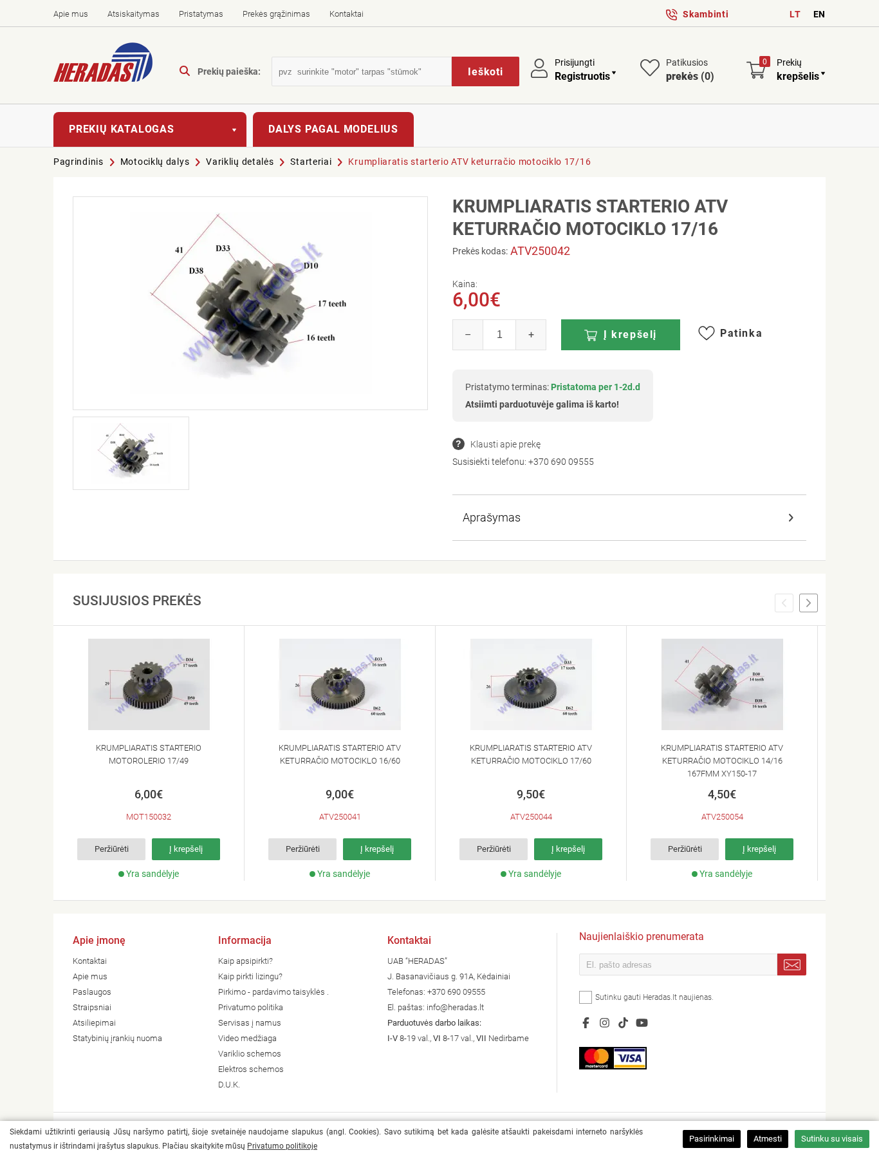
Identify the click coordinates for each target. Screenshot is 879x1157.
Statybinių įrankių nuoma (117, 1038)
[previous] (784, 603)
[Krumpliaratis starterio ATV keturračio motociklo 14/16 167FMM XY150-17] (722, 684)
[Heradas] (103, 64)
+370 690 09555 (561, 461)
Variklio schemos (249, 1053)
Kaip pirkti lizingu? (250, 976)
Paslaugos (92, 992)
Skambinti (705, 14)
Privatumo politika (250, 1007)
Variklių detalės (239, 161)
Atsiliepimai (94, 1023)
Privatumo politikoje (282, 1146)
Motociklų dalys (155, 161)
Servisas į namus (249, 1023)
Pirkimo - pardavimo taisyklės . (273, 992)
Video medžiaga (247, 1038)
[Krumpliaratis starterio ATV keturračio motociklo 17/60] (531, 684)
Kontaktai (346, 14)
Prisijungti (575, 62)
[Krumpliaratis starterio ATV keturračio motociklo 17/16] (250, 303)
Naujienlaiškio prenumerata (641, 938)
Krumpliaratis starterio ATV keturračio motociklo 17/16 (469, 161)
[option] (149, 753)
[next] (808, 603)
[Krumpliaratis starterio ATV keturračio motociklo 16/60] (340, 684)
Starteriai (310, 161)
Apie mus (70, 14)
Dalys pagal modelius (333, 129)
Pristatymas (201, 14)
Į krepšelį (630, 334)
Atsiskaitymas (133, 14)
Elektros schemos (251, 1069)
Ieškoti (485, 72)
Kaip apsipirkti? (245, 961)
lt (795, 14)
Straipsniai (92, 1007)
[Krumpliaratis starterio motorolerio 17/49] (148, 684)
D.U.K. (229, 1084)
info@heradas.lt (455, 1007)
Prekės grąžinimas (276, 14)
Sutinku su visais (832, 1138)
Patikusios (690, 69)
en (819, 14)
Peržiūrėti (112, 849)
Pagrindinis (78, 161)
